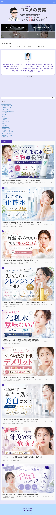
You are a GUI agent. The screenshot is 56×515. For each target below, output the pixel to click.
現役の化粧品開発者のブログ (28, 508)
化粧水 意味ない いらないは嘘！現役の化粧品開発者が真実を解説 (20, 340)
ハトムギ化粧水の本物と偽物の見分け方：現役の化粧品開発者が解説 (21, 180)
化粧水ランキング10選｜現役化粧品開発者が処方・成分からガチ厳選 (21, 223)
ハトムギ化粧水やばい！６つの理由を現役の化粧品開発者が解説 (20, 494)
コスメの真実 (28, 511)
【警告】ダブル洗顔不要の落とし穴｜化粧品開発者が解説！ (19, 377)
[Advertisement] (28, 86)
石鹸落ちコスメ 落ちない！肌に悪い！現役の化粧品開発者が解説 (20, 260)
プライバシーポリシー (28, 506)
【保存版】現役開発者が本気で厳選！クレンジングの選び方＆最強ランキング (23, 302)
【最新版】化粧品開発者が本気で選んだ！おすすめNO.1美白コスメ (20, 420)
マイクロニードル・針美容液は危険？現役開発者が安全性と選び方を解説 (22, 457)
